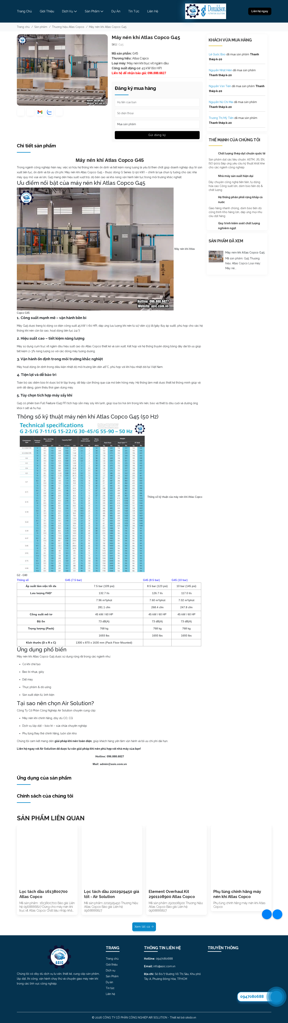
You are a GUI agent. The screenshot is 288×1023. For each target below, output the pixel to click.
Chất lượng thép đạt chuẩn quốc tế (241, 153)
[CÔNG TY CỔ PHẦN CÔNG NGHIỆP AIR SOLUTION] (205, 11)
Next (276, 874)
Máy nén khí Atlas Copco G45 (245, 252)
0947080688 (252, 996)
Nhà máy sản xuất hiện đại (235, 176)
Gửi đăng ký (157, 135)
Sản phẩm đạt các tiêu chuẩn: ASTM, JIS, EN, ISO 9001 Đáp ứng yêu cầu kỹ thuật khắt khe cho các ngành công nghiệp (237, 163)
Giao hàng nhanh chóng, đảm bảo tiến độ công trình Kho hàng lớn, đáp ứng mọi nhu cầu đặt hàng (235, 212)
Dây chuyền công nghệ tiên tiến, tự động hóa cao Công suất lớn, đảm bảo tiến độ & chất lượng (236, 186)
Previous (12, 874)
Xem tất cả (143, 926)
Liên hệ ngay (259, 11)
